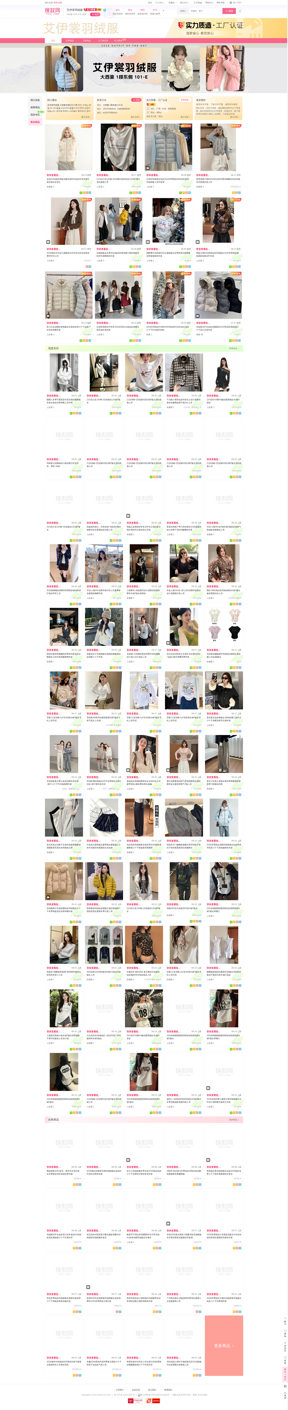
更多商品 (224, 1345)
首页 (150, 2)
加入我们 (152, 1390)
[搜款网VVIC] (52, 11)
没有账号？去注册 (177, 1405)
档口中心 (184, 2)
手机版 (197, 2)
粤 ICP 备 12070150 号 (124, 1395)
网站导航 (221, 2)
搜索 (229, 11)
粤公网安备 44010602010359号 (155, 1395)
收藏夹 (172, 2)
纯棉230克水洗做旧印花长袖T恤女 (182, 908)
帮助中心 (209, 2)
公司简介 (120, 1390)
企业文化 (136, 1390)
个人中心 (159, 2)
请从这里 (53, 2)
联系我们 (168, 1390)
